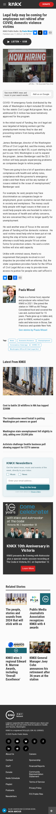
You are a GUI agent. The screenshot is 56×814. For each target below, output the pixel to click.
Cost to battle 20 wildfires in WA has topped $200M (26, 407)
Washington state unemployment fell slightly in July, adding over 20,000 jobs (27, 433)
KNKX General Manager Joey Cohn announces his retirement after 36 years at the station (40, 668)
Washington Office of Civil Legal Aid (24, 349)
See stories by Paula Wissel (33, 330)
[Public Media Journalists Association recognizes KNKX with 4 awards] (40, 599)
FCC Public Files (36, 794)
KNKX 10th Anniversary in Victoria (28, 548)
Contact (9, 760)
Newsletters (11, 796)
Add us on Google (41, 94)
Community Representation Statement (36, 774)
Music (13, 474)
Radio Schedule (13, 778)
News (12, 340)
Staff (8, 766)
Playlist (9, 784)
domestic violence (26, 340)
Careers (32, 754)
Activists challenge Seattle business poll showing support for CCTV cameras (24, 446)
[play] (4, 810)
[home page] (14, 5)
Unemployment (44, 340)
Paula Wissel (27, 31)
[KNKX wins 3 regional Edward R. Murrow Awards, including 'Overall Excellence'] (16, 647)
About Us (10, 754)
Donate (46, 4)
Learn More (28, 568)
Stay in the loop (28, 487)
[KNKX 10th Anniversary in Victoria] (28, 521)
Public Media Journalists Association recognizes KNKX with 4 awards (38, 618)
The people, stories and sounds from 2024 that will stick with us (14, 617)
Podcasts (10, 790)
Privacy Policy (36, 492)
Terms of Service (37, 782)
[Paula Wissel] (9, 294)
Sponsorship (34, 760)
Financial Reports (37, 766)
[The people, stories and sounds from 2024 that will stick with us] (16, 599)
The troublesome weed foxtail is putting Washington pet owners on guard (24, 420)
